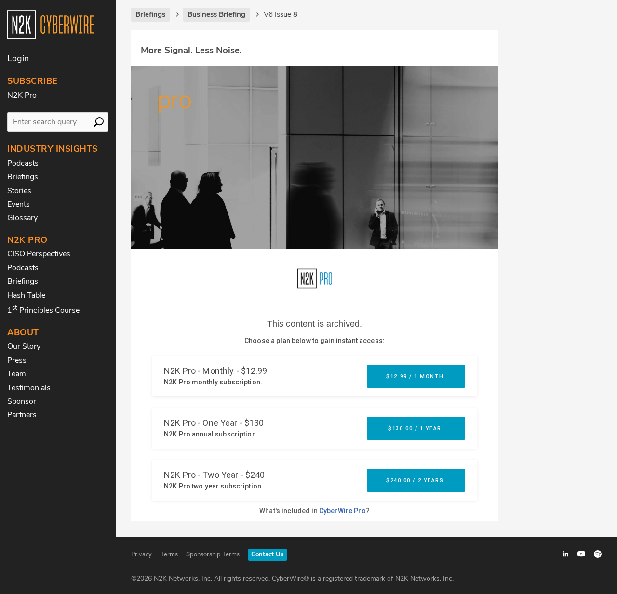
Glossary (22, 217)
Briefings (22, 177)
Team (16, 374)
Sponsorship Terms (213, 554)
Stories (19, 190)
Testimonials (29, 388)
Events (18, 204)
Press (17, 360)
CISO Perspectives (38, 254)
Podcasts (23, 163)
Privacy (141, 554)
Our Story (23, 346)
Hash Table (26, 295)
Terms (169, 554)
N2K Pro (22, 95)
